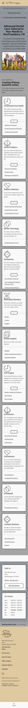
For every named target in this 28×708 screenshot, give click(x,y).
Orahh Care (15, 685)
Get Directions (14, 586)
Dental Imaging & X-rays (12, 213)
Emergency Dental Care (11, 175)
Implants (7, 323)
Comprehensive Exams (11, 132)
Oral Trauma (8, 395)
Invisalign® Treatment (11, 478)
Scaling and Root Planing (12, 287)
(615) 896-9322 (16, 13)
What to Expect (6, 661)
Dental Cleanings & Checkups (13, 128)
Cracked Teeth (9, 172)
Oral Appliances (9, 475)
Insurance (5, 669)
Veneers (7, 545)
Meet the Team (6, 657)
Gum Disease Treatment (12, 278)
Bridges (7, 317)
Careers (10, 685)
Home (3, 649)
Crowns (7, 320)
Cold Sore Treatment (11, 125)
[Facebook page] (3, 674)
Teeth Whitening (9, 542)
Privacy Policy (5, 683)
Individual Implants (10, 357)
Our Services (6, 653)
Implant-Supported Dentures (13, 354)
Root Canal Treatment (11, 436)
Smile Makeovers (9, 538)
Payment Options (7, 665)
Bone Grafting (9, 399)
